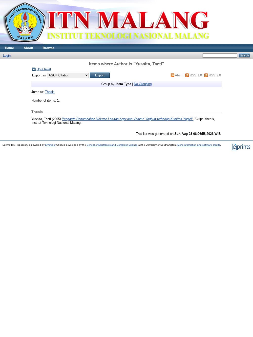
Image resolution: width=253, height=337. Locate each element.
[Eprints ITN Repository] (106, 43)
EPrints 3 (50, 144)
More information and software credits (198, 144)
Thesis (50, 92)
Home (9, 48)
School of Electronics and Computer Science (112, 144)
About (28, 48)
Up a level (44, 69)
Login (7, 55)
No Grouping (143, 84)
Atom (179, 75)
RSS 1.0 (196, 75)
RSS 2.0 (215, 75)
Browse (48, 48)
